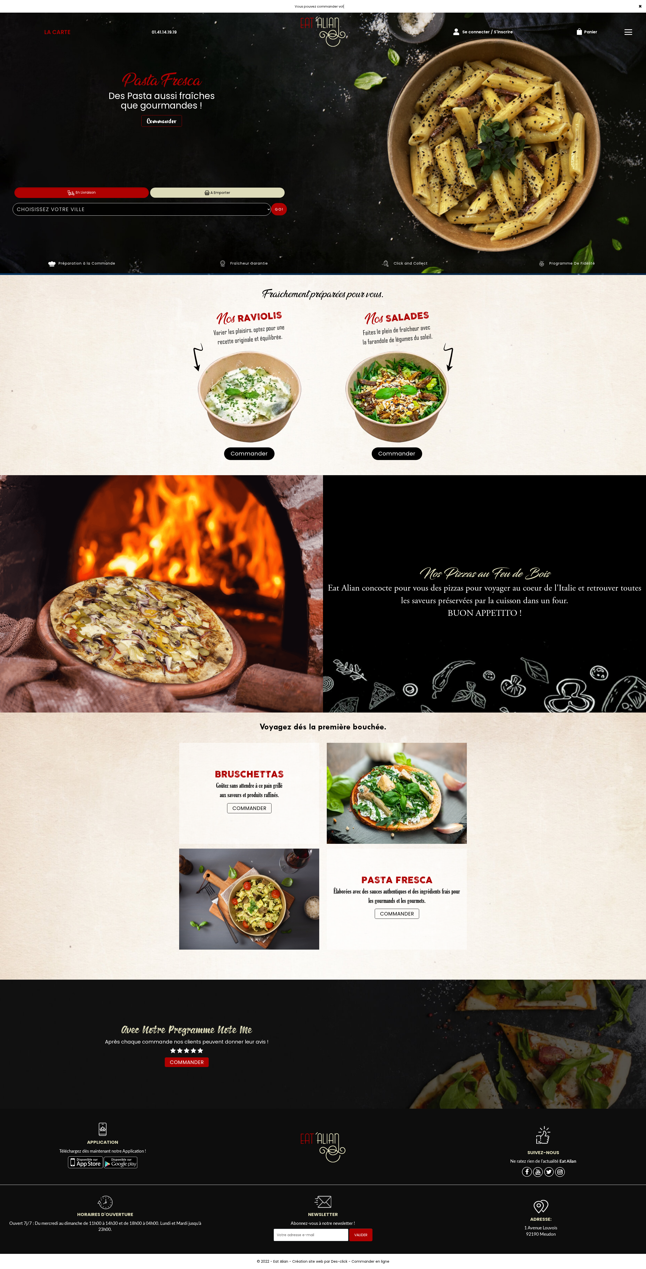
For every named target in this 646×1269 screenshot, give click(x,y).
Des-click (339, 1261)
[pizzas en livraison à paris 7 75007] (51, 263)
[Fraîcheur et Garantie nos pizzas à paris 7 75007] (223, 263)
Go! (279, 209)
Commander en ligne (370, 1261)
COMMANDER (249, 808)
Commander (162, 111)
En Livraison (85, 192)
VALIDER (360, 1234)
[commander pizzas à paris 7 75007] (323, 1147)
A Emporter (219, 192)
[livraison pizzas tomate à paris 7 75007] (386, 263)
